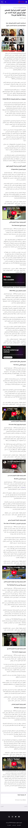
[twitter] (15, 816)
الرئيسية (19, 825)
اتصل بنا (9, 825)
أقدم (2, 806)
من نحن (14, 825)
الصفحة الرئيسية (22, 7)
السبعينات (23, 487)
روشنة (7, 822)
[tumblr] (9, 816)
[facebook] (19, 816)
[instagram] (12, 816)
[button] (26, 2)
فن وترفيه (15, 7)
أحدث (25, 806)
